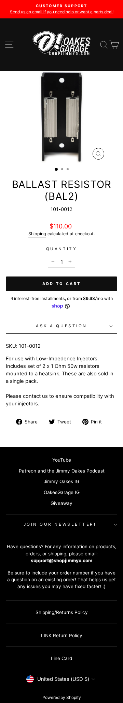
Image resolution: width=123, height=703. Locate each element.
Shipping (37, 233)
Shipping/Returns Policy (62, 612)
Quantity (61, 248)
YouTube (61, 460)
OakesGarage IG (62, 492)
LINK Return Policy (61, 635)
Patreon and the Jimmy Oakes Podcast (62, 471)
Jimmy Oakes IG (61, 481)
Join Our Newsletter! (60, 524)
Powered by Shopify (61, 697)
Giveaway (61, 503)
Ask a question (61, 326)
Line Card (61, 658)
